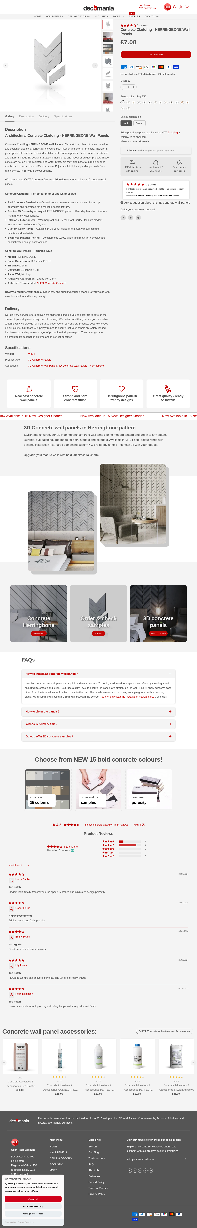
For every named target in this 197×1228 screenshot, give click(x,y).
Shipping (173, 132)
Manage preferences (33, 1213)
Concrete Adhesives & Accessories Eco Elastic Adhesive (21, 1084)
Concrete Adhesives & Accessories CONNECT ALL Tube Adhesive (59, 1088)
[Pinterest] (138, 217)
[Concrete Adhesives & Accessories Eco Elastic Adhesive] (20, 1056)
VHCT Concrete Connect (51, 283)
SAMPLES (134, 16)
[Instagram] (135, 1170)
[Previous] (5, 65)
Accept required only (33, 1206)
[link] (25, 1142)
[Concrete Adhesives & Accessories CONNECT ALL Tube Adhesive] (59, 1056)
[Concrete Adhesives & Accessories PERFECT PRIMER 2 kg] (98, 1056)
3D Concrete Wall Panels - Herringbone (81, 365)
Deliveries (94, 1176)
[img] (16, 874)
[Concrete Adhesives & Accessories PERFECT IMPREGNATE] (137, 1056)
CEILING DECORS (78, 16)
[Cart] (187, 7)
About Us (93, 1170)
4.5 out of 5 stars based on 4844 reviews (106, 824)
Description (26, 116)
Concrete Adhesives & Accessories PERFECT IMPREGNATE (137, 1088)
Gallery (9, 116)
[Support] (149, 7)
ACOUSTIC (100, 16)
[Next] (95, 65)
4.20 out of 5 (70, 846)
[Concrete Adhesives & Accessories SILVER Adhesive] (176, 1056)
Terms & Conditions (26, 1222)
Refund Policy (96, 1182)
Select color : (133, 96)
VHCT (31, 353)
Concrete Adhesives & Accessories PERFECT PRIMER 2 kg (98, 1088)
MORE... (118, 16)
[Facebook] (123, 217)
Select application (131, 116)
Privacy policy (10, 1222)
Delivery (44, 116)
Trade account (96, 1158)
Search (92, 1146)
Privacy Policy (96, 1194)
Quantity (125, 80)
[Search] (174, 7)
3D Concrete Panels (39, 359)
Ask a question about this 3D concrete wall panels (157, 202)
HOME (37, 16)
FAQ (91, 1164)
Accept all (33, 1199)
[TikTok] (145, 1170)
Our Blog (93, 1152)
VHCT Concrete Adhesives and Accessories (164, 1031)
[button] (129, 25)
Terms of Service (98, 1188)
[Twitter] (130, 217)
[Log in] (181, 7)
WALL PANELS (54, 16)
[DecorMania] (98, 7)
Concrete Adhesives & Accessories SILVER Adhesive (176, 1087)
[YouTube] (150, 1170)
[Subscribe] (184, 1159)
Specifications (63, 116)
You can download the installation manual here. (127, 696)
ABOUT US (151, 16)
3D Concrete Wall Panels (42, 365)
